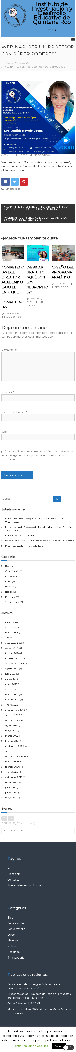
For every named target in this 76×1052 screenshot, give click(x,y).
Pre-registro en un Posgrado (25, 885)
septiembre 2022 (14, 720)
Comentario (9, 349)
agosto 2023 (11, 668)
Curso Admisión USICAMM (19, 535)
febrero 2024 (12, 653)
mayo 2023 (11, 684)
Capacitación (12, 571)
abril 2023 (10, 689)
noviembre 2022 (14, 710)
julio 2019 (10, 787)
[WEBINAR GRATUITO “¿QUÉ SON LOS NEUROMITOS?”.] (38, 252)
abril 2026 (10, 627)
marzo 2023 (11, 694)
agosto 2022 (11, 725)
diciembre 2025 (14, 642)
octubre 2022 (12, 715)
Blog (7, 566)
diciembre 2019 (13, 777)
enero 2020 (11, 771)
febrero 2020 (12, 766)
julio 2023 (10, 673)
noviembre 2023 (14, 658)
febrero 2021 (12, 740)
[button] (68, 1047)
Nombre (7, 392)
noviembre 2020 (14, 746)
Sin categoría (22, 63)
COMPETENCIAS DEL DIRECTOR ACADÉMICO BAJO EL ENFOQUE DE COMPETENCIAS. (13, 287)
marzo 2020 (12, 761)
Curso (8, 581)
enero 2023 (11, 704)
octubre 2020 (12, 751)
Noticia (9, 591)
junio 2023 (11, 679)
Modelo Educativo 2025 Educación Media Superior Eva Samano (39, 540)
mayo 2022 (11, 730)
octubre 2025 (12, 648)
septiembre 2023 (14, 663)
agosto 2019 (11, 782)
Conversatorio (12, 576)
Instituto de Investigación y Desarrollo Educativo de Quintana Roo (52, 13)
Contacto (13, 879)
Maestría (10, 586)
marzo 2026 (11, 632)
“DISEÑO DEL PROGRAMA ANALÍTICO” (63, 272)
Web (4, 431)
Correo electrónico (14, 412)
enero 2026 (11, 637)
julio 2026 (10, 622)
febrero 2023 (12, 699)
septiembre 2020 (15, 756)
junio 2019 (10, 792)
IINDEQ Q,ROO (41, 155)
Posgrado (10, 597)
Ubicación (13, 874)
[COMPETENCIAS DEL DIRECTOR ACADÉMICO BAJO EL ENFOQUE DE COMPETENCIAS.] (13, 252)
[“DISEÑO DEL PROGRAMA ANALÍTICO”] (63, 252)
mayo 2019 (11, 797)
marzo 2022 (11, 735)
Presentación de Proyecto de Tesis (24, 545)
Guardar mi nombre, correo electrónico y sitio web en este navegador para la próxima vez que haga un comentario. (37, 455)
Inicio (10, 868)
